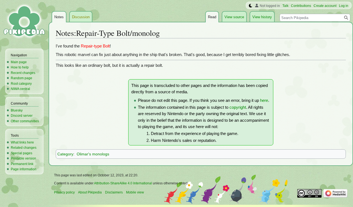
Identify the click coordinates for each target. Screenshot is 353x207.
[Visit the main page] (24, 22)
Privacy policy (64, 192)
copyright (237, 107)
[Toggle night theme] (250, 6)
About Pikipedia (90, 192)
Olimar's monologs (93, 154)
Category (65, 154)
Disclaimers (114, 192)
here (264, 100)
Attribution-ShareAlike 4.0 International (123, 183)
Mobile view (135, 192)
